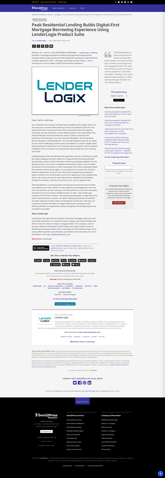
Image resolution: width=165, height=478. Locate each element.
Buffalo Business (55, 286)
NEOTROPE (44, 458)
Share (38, 260)
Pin (64, 260)
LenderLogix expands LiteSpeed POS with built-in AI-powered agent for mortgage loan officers (118, 122)
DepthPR (58, 294)
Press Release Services (48, 2)
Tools (82, 8)
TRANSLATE (119, 100)
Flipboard (55, 264)
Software (66, 288)
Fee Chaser (81, 60)
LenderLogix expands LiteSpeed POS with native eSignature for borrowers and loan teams (118, 114)
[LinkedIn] (125, 2)
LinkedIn (94, 337)
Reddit (82, 260)
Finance (79, 286)
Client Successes (106, 438)
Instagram (86, 337)
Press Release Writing (74, 427)
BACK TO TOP (82, 402)
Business (69, 286)
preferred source (56, 248)
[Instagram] (128, 2)
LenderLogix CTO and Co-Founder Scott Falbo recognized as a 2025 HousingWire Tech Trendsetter (119, 131)
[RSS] (131, 2)
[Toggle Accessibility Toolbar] (160, 473)
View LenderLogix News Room (65, 299)
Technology (77, 288)
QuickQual (68, 60)
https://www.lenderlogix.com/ (58, 234)
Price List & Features (73, 435)
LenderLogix (84, 52)
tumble (72, 260)
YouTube (101, 337)
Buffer (66, 264)
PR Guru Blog (105, 449)
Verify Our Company (108, 431)
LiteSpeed (59, 60)
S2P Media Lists (72, 438)
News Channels (58, 8)
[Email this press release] (51, 46)
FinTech (88, 286)
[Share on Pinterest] (42, 46)
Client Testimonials (107, 435)
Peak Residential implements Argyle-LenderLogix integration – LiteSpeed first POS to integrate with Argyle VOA (118, 150)
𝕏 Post (46, 260)
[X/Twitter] (75, 384)
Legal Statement (67, 466)
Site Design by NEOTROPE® (95, 466)
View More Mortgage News (65, 304)
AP (45, 286)
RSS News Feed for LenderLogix (83, 342)
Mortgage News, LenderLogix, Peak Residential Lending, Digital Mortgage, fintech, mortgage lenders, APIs (83, 391)
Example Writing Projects (75, 431)
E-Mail (76, 264)
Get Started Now (46, 431)
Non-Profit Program (73, 446)
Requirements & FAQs (74, 442)
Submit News (62, 2)
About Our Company (108, 423)
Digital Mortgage (69, 294)
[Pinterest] (122, 2)
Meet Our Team (106, 427)
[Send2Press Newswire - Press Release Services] (40, 9)
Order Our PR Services (74, 449)
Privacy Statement (80, 466)
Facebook (77, 337)
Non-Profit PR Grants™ (108, 442)
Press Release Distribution (75, 423)
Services (72, 8)
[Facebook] (118, 2)
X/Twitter (69, 337)
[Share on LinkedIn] (47, 46)
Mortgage (37, 286)
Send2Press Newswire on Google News (68, 246)
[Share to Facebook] (34, 46)
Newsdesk (35, 2)
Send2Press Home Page (109, 420)
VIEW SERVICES (119, 203)
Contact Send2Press (108, 446)
